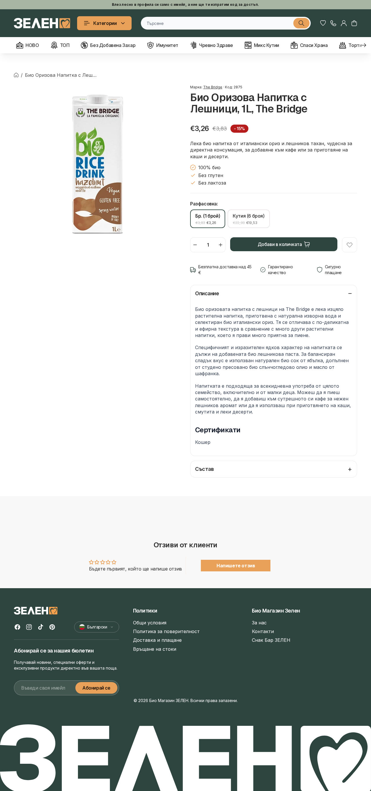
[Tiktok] (40, 627)
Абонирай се (96, 688)
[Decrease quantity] (195, 245)
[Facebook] (17, 627)
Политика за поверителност (166, 631)
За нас (259, 623)
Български (97, 626)
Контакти (263, 631)
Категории (105, 23)
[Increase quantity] (220, 245)
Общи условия (149, 623)
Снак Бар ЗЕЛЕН (271, 640)
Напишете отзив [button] (236, 565)
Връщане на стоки (154, 649)
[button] (354, 23)
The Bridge (212, 87)
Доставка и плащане (157, 640)
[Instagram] (29, 627)
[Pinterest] (52, 627)
